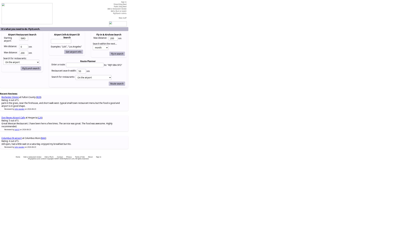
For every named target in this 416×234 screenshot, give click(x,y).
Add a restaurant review (32, 157)
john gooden (19, 109)
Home (18, 157)
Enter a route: (58, 64)
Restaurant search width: (64, 70)
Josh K (17, 129)
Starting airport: (8, 39)
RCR (39, 97)
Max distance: (11, 52)
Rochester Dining (10, 97)
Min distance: (10, 46)
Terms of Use (80, 157)
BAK (43, 138)
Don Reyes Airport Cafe (13, 117)
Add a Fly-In (49, 157)
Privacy (69, 157)
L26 (40, 117)
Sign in (98, 157)
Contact (60, 157)
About (90, 157)
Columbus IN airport (11, 138)
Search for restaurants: (63, 76)
